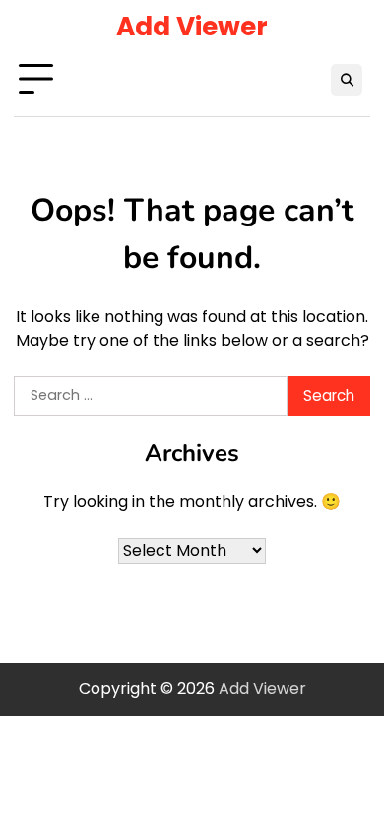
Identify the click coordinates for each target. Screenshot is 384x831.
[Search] (346, 80)
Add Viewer (192, 26)
